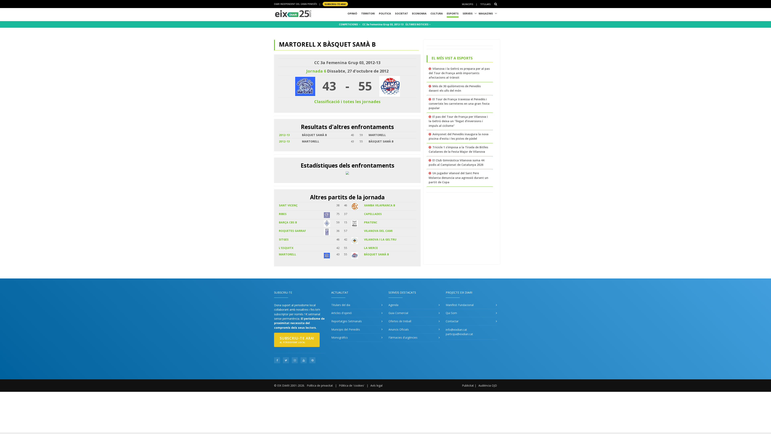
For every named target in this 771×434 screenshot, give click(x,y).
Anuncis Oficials (399, 329)
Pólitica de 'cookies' (351, 385)
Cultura (436, 13)
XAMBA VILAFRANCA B (379, 205)
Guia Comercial (398, 313)
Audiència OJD (487, 385)
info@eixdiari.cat (456, 330)
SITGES (284, 239)
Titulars (485, 4)
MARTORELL (287, 254)
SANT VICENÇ (288, 205)
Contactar (452, 321)
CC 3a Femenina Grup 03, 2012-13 (382, 24)
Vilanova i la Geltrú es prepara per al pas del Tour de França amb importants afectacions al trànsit (459, 73)
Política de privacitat (320, 385)
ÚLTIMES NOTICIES (417, 24)
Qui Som (451, 313)
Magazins (486, 13)
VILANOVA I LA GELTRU (380, 239)
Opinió (352, 13)
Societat (401, 13)
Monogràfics (339, 337)
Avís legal (376, 385)
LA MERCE (371, 248)
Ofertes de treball (400, 321)
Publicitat (468, 385)
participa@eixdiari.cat (459, 334)
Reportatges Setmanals (346, 321)
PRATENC (370, 222)
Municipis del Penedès (345, 329)
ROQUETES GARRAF (292, 231)
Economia (419, 13)
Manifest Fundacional (460, 305)
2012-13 (284, 135)
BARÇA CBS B (288, 222)
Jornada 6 (316, 71)
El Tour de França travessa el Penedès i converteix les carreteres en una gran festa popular (459, 103)
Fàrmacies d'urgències (403, 337)
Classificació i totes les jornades (347, 101)
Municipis (467, 4)
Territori (368, 13)
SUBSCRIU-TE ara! (335, 3)
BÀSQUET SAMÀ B (376, 254)
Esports (453, 13)
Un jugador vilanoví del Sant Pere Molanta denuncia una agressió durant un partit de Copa (458, 177)
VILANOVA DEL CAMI (378, 231)
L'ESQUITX (286, 248)
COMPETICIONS (348, 24)
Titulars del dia (340, 305)
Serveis (468, 13)
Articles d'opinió (341, 313)
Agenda (393, 305)
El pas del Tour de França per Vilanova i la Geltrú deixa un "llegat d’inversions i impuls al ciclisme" (458, 121)
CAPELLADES (373, 214)
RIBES (283, 214)
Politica (385, 13)
